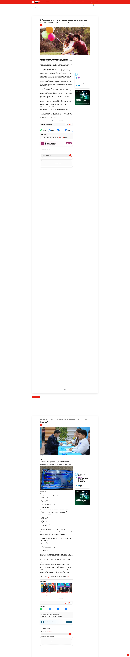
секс (60, 137)
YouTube (82, 1)
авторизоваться (48, 152)
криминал (49, 137)
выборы (54, 616)
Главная (33, 7)
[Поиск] (93, 2)
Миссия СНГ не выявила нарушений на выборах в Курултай (64, 593)
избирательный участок (46, 616)
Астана (43, 137)
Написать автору (86, 25)
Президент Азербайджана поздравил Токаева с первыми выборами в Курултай (47, 594)
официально (50, 417)
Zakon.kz (68, 511)
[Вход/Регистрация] (95, 2)
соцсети (65, 137)
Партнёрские (77, 1)
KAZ (97, 1)
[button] (93, 5)
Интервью (65, 1)
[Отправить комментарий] (70, 155)
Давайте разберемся (59, 1)
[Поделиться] (128, 655)
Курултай (60, 616)
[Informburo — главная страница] (36, 2)
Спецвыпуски (71, 1)
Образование (55, 137)
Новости (47, 1)
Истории (52, 1)
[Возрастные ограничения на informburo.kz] (91, 2)
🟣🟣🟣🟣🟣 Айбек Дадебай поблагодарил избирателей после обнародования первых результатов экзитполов (83, 79)
